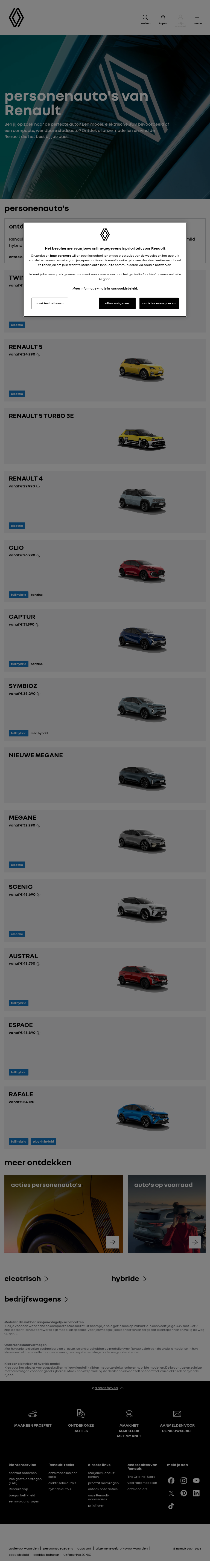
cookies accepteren (159, 303)
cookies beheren (50, 303)
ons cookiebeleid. (124, 288)
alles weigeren (117, 303)
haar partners (60, 256)
